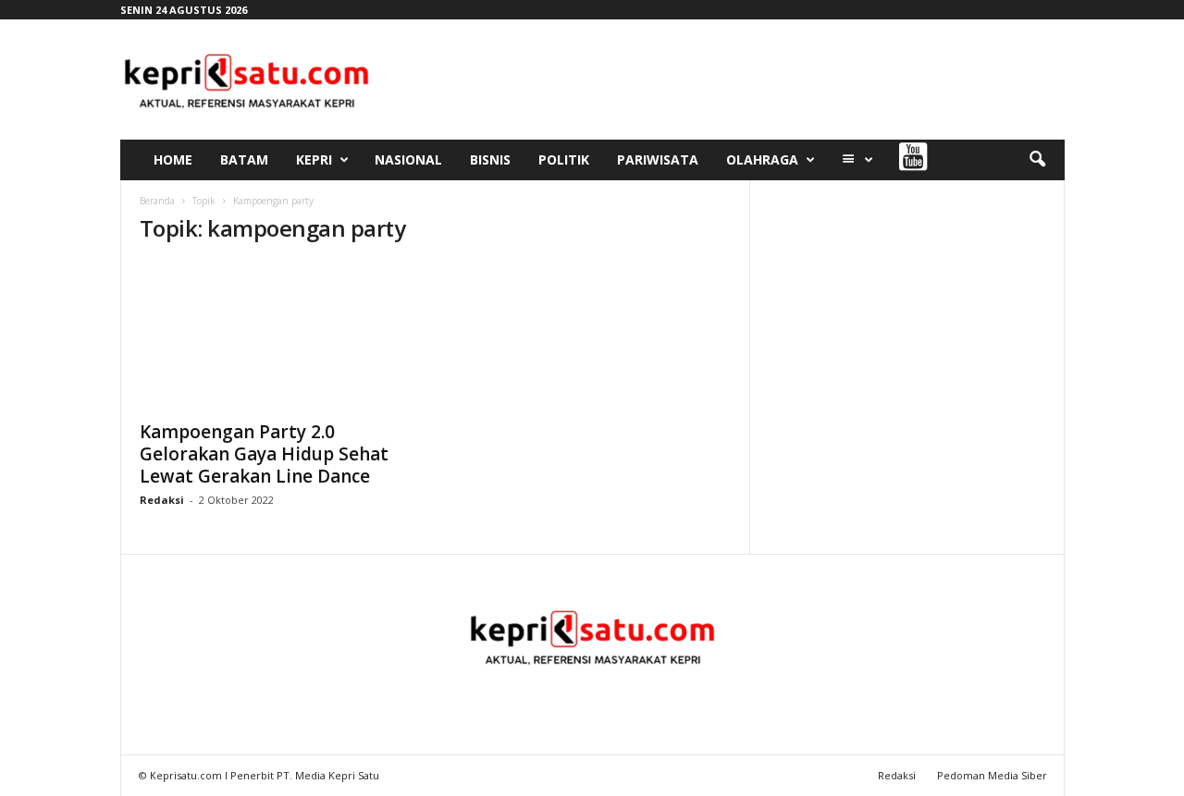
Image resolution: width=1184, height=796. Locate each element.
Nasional (408, 159)
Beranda (157, 200)
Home (173, 159)
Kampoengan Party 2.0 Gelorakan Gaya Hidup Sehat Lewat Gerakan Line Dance (264, 454)
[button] (1037, 160)
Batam (244, 159)
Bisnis (490, 159)
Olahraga (762, 159)
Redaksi (162, 500)
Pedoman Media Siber (992, 775)
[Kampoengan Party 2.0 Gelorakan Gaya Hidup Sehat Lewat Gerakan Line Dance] (278, 336)
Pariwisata (657, 159)
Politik (563, 159)
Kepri (314, 159)
